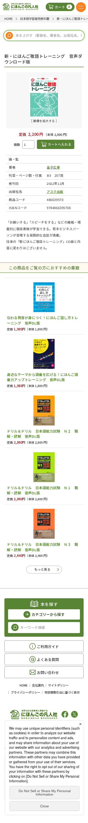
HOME (24, 685)
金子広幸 (53, 167)
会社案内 (38, 685)
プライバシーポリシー (25, 692)
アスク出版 (55, 191)
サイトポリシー (58, 685)
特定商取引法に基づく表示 (62, 692)
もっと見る (42, 569)
